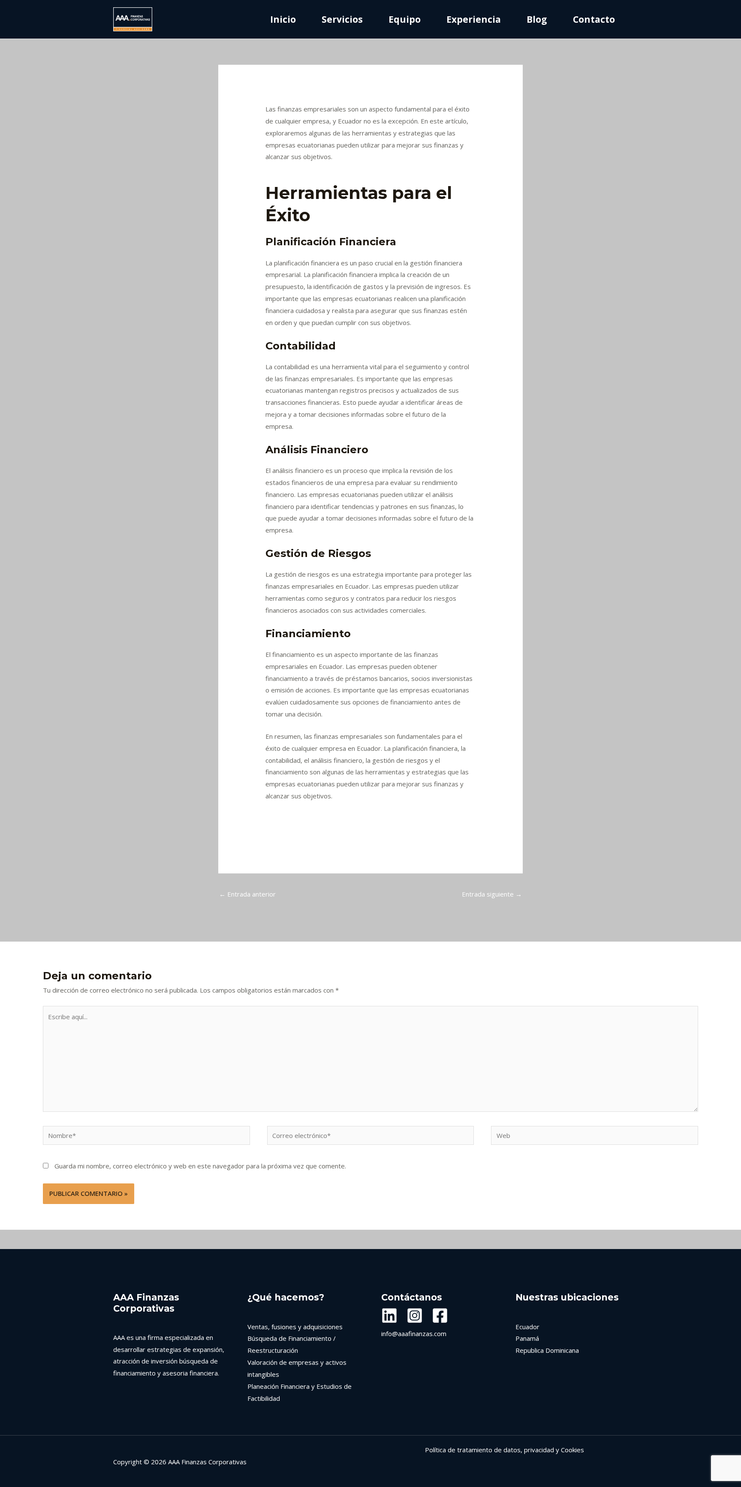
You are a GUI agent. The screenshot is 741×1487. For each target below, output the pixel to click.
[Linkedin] (389, 1315)
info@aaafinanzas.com (413, 1333)
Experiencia (473, 19)
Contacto (594, 19)
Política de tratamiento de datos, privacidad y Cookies (504, 1449)
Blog (537, 19)
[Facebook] (440, 1315)
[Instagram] (415, 1315)
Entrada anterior (247, 894)
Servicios (342, 19)
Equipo (405, 19)
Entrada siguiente (492, 894)
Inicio (283, 19)
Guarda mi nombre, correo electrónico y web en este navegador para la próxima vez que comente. (200, 1166)
